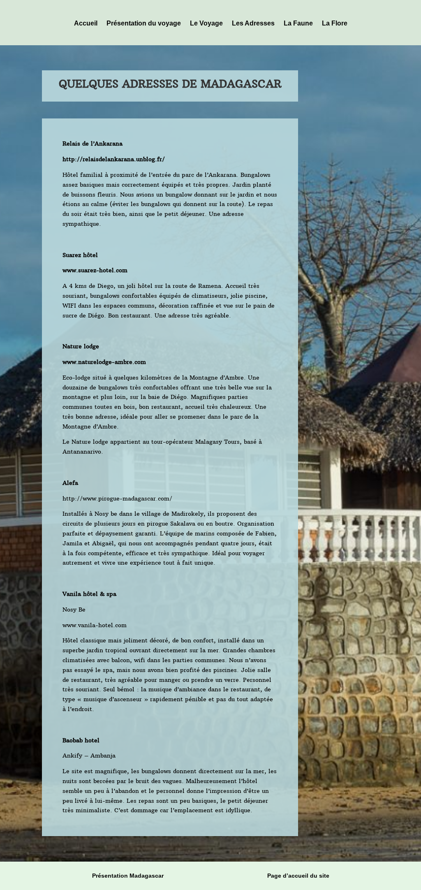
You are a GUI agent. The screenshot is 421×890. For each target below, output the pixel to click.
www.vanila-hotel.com (94, 625)
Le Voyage (206, 23)
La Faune (298, 23)
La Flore (334, 23)
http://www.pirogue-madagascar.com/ (117, 498)
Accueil (85, 23)
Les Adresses (253, 23)
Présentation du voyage (143, 23)
